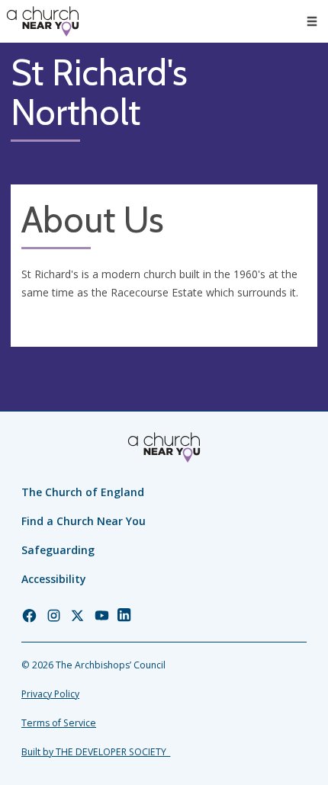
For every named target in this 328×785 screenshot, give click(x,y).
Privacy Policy (50, 693)
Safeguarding (58, 550)
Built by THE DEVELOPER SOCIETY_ (95, 751)
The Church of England (82, 492)
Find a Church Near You (83, 521)
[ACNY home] (42, 21)
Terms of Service (58, 722)
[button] (312, 21)
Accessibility (53, 579)
